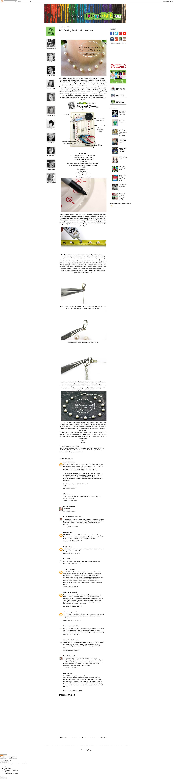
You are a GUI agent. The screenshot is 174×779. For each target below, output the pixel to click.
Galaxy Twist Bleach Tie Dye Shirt (122, 149)
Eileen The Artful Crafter (70, 516)
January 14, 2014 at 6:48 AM (71, 553)
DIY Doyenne (97, 436)
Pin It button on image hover (8, 757)
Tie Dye (7, 772)
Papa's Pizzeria (72, 616)
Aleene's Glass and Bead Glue (72, 448)
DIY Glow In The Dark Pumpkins (122, 112)
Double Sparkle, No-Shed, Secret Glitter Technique (123, 132)
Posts (114, 206)
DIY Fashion (63, 450)
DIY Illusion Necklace (88, 450)
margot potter (79, 451)
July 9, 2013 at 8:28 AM (70, 511)
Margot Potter (67, 506)
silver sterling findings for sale (93, 642)
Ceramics (8, 768)
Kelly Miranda (67, 462)
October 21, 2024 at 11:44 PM (72, 620)
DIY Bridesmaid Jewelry (97, 448)
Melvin (65, 546)
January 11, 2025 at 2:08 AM (71, 634)
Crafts (7, 766)
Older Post (103, 737)
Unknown (66, 532)
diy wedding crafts (70, 451)
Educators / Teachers (11, 770)
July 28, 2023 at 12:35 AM (70, 586)
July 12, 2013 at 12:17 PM (70, 527)
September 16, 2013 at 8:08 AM (72, 541)
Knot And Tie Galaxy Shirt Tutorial (122, 140)
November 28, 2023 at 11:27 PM (72, 606)
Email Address (4, 762)
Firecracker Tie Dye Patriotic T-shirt (122, 178)
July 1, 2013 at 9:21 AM (70, 488)
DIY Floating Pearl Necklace (74, 450)
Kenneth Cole (67, 656)
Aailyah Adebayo (68, 592)
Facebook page (78, 436)
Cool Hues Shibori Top (122, 120)
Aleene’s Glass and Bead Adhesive (83, 159)
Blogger (90, 750)
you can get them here (87, 390)
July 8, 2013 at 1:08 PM (70, 500)
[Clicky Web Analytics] (3, 755)
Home (83, 737)
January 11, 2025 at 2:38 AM (71, 650)
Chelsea (65, 494)
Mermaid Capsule (68, 559)
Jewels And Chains (69, 640)
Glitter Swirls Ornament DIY (122, 186)
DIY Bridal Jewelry (85, 448)
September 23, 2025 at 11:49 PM (72, 690)
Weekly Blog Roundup (11, 773)
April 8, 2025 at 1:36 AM (70, 667)
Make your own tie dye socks (122, 168)
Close (1, 776)
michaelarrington (68, 612)
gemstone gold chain (69, 630)
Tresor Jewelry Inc (69, 626)
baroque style (86, 90)
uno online (92, 683)
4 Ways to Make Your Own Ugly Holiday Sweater (122, 196)
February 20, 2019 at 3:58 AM (72, 563)
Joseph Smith (67, 569)
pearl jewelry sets (79, 561)
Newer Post (63, 737)
